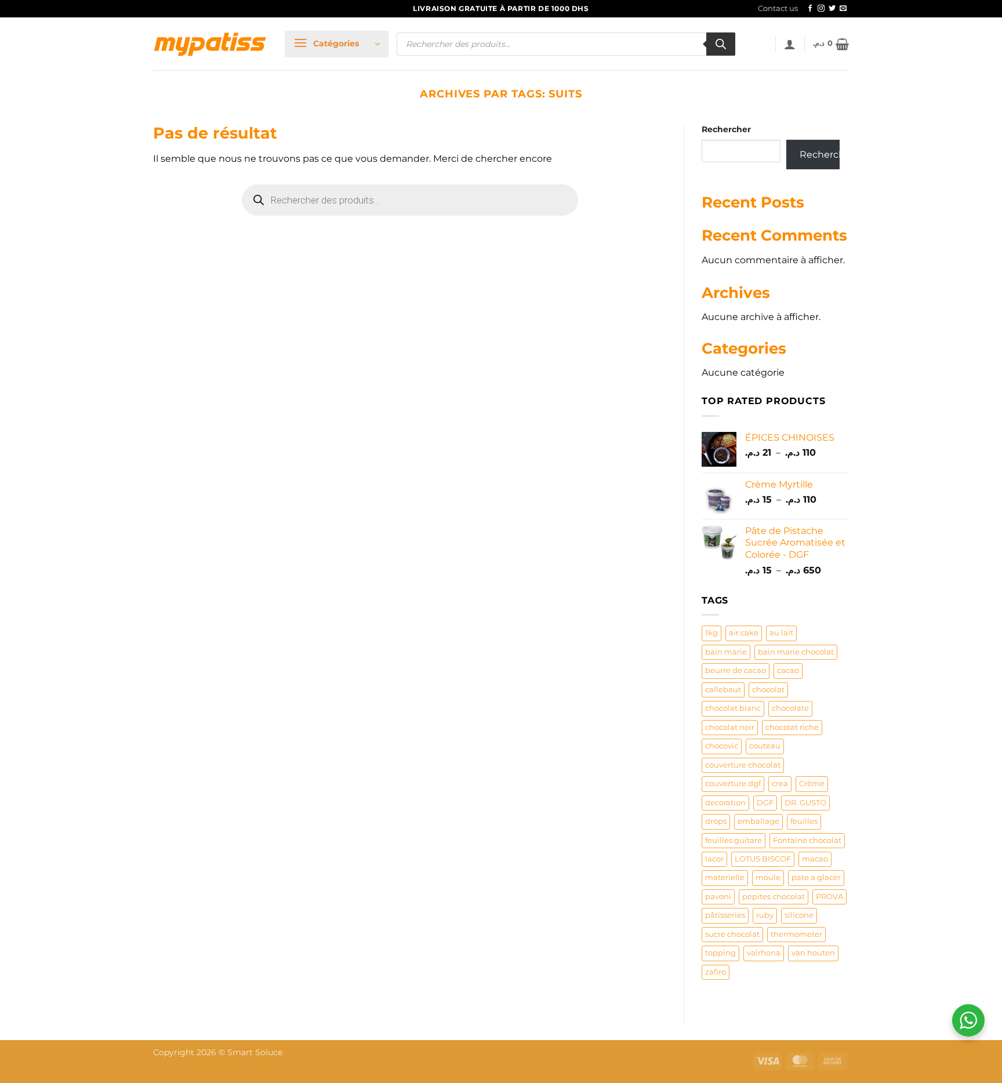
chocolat (768, 689)
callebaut (723, 689)
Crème (812, 783)
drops (716, 821)
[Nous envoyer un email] (843, 9)
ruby (765, 915)
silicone (799, 915)
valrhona (763, 952)
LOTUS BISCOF (763, 859)
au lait (781, 632)
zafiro (715, 972)
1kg (711, 632)
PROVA (829, 896)
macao (815, 859)
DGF (765, 802)
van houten (813, 952)
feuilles (804, 821)
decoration (725, 802)
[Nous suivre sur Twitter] (832, 9)
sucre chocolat (732, 934)
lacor (714, 859)
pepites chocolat (773, 896)
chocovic (721, 746)
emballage (758, 821)
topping (720, 952)
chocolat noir (729, 727)
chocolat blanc (733, 708)
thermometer (796, 934)
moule (768, 877)
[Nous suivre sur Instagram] (821, 9)
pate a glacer (816, 877)
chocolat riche (792, 727)
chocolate (790, 708)
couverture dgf (733, 783)
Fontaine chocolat (807, 840)
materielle (725, 877)
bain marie (726, 652)
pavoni (718, 896)
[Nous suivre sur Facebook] (810, 9)
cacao (788, 670)
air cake (743, 632)
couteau (764, 746)
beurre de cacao (735, 670)
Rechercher (726, 129)
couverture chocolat (742, 765)
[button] (337, 44)
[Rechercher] (720, 44)
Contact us (778, 8)
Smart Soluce (254, 1052)
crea (780, 783)
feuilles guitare (733, 840)
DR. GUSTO (805, 802)
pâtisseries (725, 915)
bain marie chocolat (796, 652)
